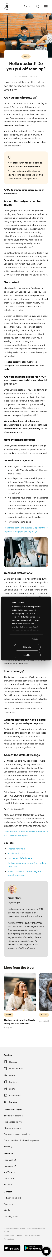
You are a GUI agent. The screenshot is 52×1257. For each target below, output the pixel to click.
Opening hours (11, 1216)
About (19, 1235)
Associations (15, 1095)
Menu (46, 6)
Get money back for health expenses (21, 1140)
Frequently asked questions (17, 1134)
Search (37, 6)
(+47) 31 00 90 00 (12, 1198)
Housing (13, 1062)
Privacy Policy (9, 1235)
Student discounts (12, 1128)
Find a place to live (13, 1122)
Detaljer (35, 639)
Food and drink (16, 1068)
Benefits (13, 1102)
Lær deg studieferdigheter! (20, 858)
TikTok (7, 1184)
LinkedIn (8, 1178)
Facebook (8, 1160)
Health (26, 57)
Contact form (9, 1239)
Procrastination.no (16, 848)
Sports (12, 1088)
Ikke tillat (27, 655)
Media (7, 1210)
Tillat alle (27, 647)
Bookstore (14, 1082)
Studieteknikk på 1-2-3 (18, 853)
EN (25, 6)
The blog (8, 1146)
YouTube (8, 1172)
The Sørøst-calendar (13, 1115)
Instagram (8, 1166)
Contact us (9, 1204)
